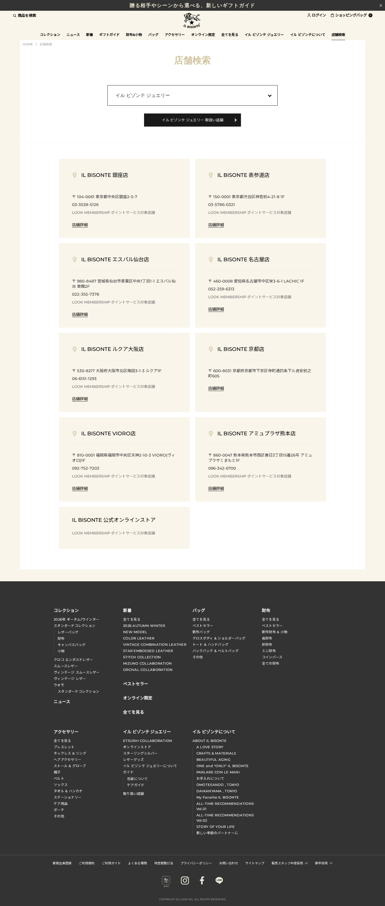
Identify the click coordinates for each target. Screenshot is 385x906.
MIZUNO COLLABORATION (147, 663)
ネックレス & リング (70, 753)
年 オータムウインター (76, 619)
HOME (28, 44)
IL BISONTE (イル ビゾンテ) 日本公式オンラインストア (192, 21)
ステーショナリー (67, 797)
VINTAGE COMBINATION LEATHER (154, 644)
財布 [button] (266, 610)
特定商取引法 (163, 863)
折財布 (267, 644)
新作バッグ (201, 632)
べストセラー (272, 625)
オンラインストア (137, 747)
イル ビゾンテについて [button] (307, 34)
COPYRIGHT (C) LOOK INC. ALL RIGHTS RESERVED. (192, 899)
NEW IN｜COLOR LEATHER (192, 7)
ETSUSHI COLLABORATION (147, 741)
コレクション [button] (50, 34)
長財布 (267, 638)
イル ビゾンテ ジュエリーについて (150, 766)
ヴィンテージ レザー (70, 678)
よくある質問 (137, 863)
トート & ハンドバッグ (210, 644)
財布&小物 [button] (134, 34)
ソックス (61, 785)
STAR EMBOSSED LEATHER (148, 651)
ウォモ (59, 685)
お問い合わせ (228, 863)
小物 (61, 651)
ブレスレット (64, 747)
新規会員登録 (62, 863)
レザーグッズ (133, 759)
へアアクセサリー (67, 759)
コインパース (272, 657)
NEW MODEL (135, 632)
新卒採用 (321, 863)
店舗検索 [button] (338, 34)
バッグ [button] (153, 34)
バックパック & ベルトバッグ (215, 651)
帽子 (57, 772)
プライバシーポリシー (196, 863)
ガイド (128, 772)
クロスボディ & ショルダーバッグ (218, 638)
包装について (137, 779)
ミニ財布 (269, 651)
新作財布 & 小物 (274, 632)
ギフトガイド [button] (109, 34)
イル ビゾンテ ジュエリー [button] (264, 34)
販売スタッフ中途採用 (287, 863)
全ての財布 (270, 663)
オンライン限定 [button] (203, 34)
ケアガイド (135, 785)
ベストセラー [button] (135, 683)
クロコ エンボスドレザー (73, 660)
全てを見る (131, 619)
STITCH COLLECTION (142, 657)
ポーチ (59, 810)
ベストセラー (202, 625)
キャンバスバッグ (71, 645)
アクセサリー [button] (175, 34)
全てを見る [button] (229, 34)
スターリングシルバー (140, 753)
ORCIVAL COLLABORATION (148, 670)
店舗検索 (46, 44)
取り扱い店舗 (133, 793)
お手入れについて (210, 778)
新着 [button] (89, 34)
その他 (197, 657)
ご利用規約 (87, 863)
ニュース (73, 34)
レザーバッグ (68, 632)
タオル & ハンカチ (68, 791)
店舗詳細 (80, 224)
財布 (61, 638)
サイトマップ (254, 863)
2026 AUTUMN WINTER (144, 625)
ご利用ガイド (111, 863)
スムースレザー (66, 666)
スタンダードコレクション (74, 625)
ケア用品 (61, 803)
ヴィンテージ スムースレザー (77, 672)
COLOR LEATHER (138, 638)
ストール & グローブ (70, 766)
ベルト (59, 778)
